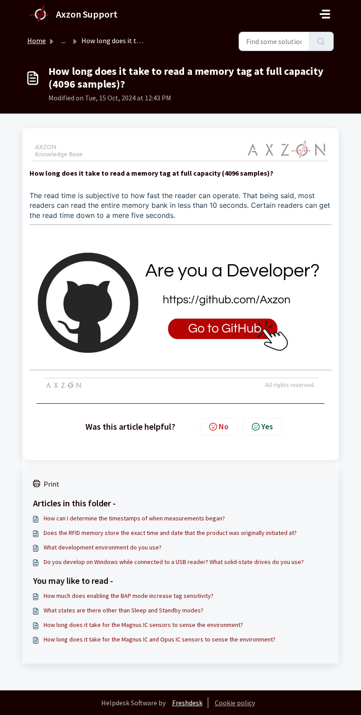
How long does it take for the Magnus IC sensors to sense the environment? (143, 625)
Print (51, 483)
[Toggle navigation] (325, 14)
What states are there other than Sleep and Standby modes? (123, 610)
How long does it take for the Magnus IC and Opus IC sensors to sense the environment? (160, 639)
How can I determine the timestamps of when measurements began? (134, 518)
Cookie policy (235, 702)
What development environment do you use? (103, 547)
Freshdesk (187, 702)
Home (36, 40)
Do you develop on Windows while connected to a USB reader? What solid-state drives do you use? (174, 562)
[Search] (321, 41)
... (64, 40)
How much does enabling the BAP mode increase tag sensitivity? (129, 596)
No (223, 426)
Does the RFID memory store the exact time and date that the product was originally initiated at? (170, 533)
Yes (267, 426)
